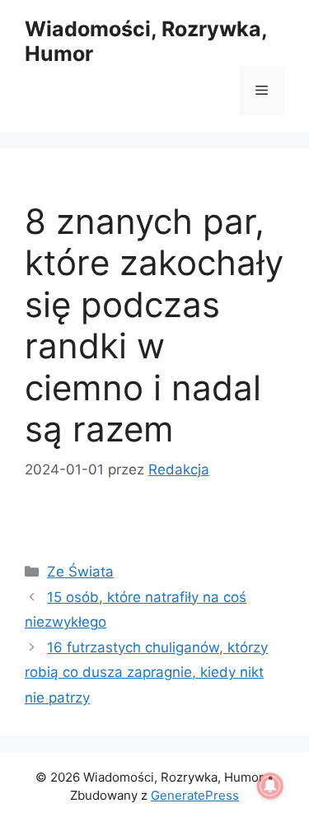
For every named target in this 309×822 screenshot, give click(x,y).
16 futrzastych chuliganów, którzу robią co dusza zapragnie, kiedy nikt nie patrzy (146, 672)
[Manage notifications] (270, 786)
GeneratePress (195, 795)
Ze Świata (80, 571)
